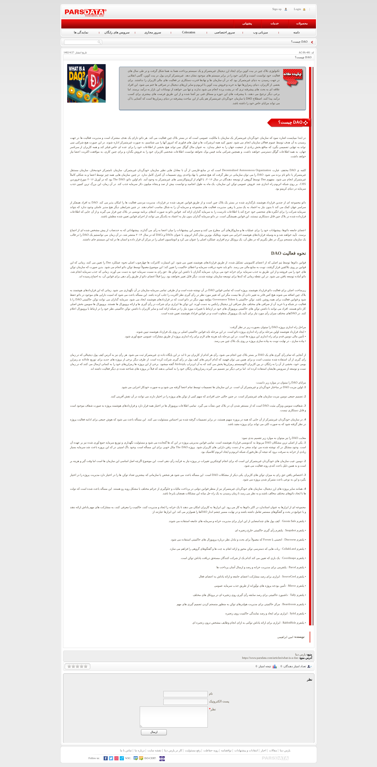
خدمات (275, 23)
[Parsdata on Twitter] (111, 759)
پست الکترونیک (219, 701)
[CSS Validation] (141, 759)
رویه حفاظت (210, 750)
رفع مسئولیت (193, 750)
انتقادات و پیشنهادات (246, 750)
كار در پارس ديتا (173, 750)
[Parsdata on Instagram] (116, 759)
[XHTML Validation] (136, 759)
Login (297, 9)
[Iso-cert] (162, 758)
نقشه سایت (154, 750)
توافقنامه (226, 750)
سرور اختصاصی (224, 32)
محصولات (302, 23)
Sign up (277, 9)
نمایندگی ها (81, 32)
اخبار (263, 750)
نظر (212, 709)
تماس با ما (126, 750)
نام (211, 693)
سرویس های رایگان (117, 32)
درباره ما (140, 750)
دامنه (296, 32)
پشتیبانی (247, 23)
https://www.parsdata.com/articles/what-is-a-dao (270, 657)
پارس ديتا (285, 750)
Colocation (188, 32)
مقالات (273, 750)
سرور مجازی (152, 32)
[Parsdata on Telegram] (122, 759)
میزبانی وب (260, 32)
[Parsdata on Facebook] (106, 759)
